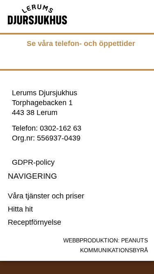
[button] (118, 14)
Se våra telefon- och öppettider (81, 43)
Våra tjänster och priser (46, 196)
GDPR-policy (33, 162)
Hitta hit (20, 209)
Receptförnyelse (34, 222)
